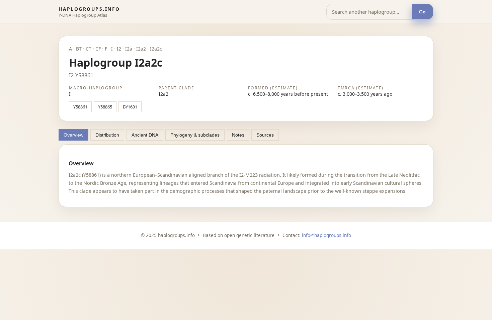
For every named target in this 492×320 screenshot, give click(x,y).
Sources (265, 135)
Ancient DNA (145, 135)
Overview (73, 135)
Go (422, 11)
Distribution (107, 135)
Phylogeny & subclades (195, 135)
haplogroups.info (89, 9)
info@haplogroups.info (326, 235)
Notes (238, 135)
